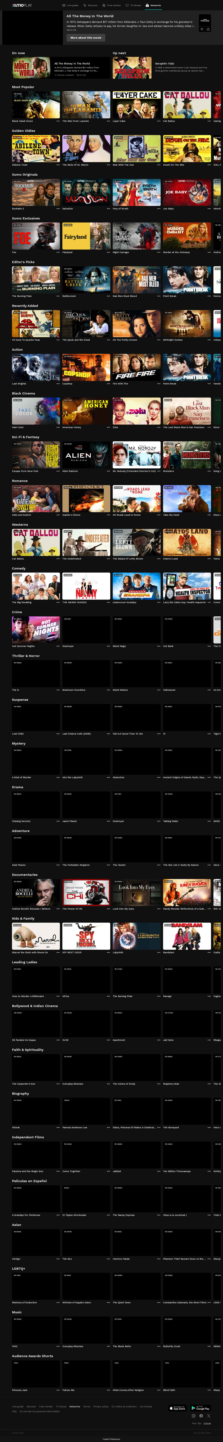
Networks (156, 5)
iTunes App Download (177, 1408)
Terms (86, 1406)
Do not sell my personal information (40, 1411)
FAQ (14, 1411)
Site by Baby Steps (202, 1433)
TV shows (135, 5)
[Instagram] (193, 1416)
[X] (208, 1416)
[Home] (22, 5)
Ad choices (146, 1406)
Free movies (114, 5)
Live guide (72, 5)
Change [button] (207, 1423)
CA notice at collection (124, 1406)
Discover (93, 5)
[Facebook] (201, 1416)
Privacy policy (101, 1406)
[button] (86, 38)
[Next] (211, 104)
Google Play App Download (200, 1408)
